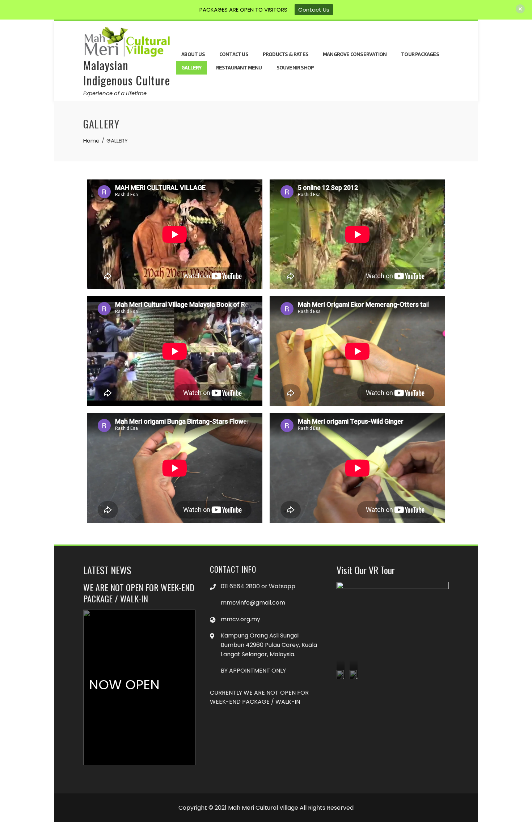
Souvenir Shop (295, 67)
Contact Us (313, 9)
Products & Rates (285, 54)
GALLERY (191, 67)
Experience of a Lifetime (115, 93)
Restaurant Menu (239, 67)
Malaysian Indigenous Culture (126, 72)
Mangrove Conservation (355, 54)
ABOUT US (193, 54)
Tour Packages (420, 54)
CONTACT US (233, 54)
